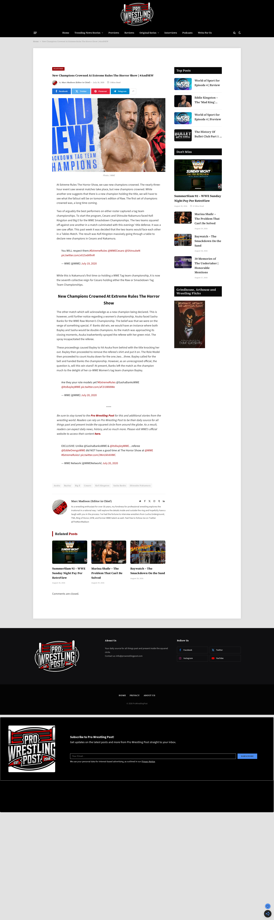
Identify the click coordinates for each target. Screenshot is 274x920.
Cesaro (87, 501)
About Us (149, 711)
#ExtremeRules (98, 256)
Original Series (148, 32)
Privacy (135, 711)
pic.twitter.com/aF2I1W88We (98, 398)
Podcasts (187, 32)
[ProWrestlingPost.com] (137, 14)
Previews (113, 32)
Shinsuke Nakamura (140, 501)
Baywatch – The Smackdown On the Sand (147, 586)
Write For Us (205, 32)
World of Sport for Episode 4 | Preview (208, 117)
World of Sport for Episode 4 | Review (207, 82)
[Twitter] (41, 201)
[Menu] (35, 32)
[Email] (41, 225)
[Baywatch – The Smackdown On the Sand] (147, 568)
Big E (77, 501)
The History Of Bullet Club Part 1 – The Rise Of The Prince (208, 134)
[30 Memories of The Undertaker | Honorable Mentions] (183, 262)
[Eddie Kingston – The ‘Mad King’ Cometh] (183, 101)
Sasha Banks (119, 501)
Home (65, 32)
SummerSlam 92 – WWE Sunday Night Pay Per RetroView (68, 589)
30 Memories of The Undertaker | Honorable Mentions (206, 265)
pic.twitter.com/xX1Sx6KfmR (78, 261)
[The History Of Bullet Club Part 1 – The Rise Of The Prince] (183, 135)
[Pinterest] (41, 217)
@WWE (149, 466)
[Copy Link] (41, 234)
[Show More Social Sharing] (133, 91)
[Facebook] (41, 193)
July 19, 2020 (89, 269)
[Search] (234, 32)
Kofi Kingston (102, 501)
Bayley (67, 501)
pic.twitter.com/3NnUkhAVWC (98, 471)
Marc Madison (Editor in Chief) (76, 82)
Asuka (57, 501)
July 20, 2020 (89, 406)
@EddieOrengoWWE (73, 466)
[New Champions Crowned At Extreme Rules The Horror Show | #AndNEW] (108, 135)
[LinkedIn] (41, 209)
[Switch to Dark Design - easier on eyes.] (239, 32)
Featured (58, 69)
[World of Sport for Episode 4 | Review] (183, 84)
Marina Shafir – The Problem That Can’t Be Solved (106, 589)
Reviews (129, 32)
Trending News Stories (87, 32)
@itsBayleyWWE (70, 398)
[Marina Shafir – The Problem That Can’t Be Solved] (108, 568)
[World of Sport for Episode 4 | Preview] (183, 118)
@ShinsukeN (132, 256)
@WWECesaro (116, 256)
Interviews (170, 32)
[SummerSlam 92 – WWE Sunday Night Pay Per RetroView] (69, 568)
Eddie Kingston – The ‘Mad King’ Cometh (206, 100)
